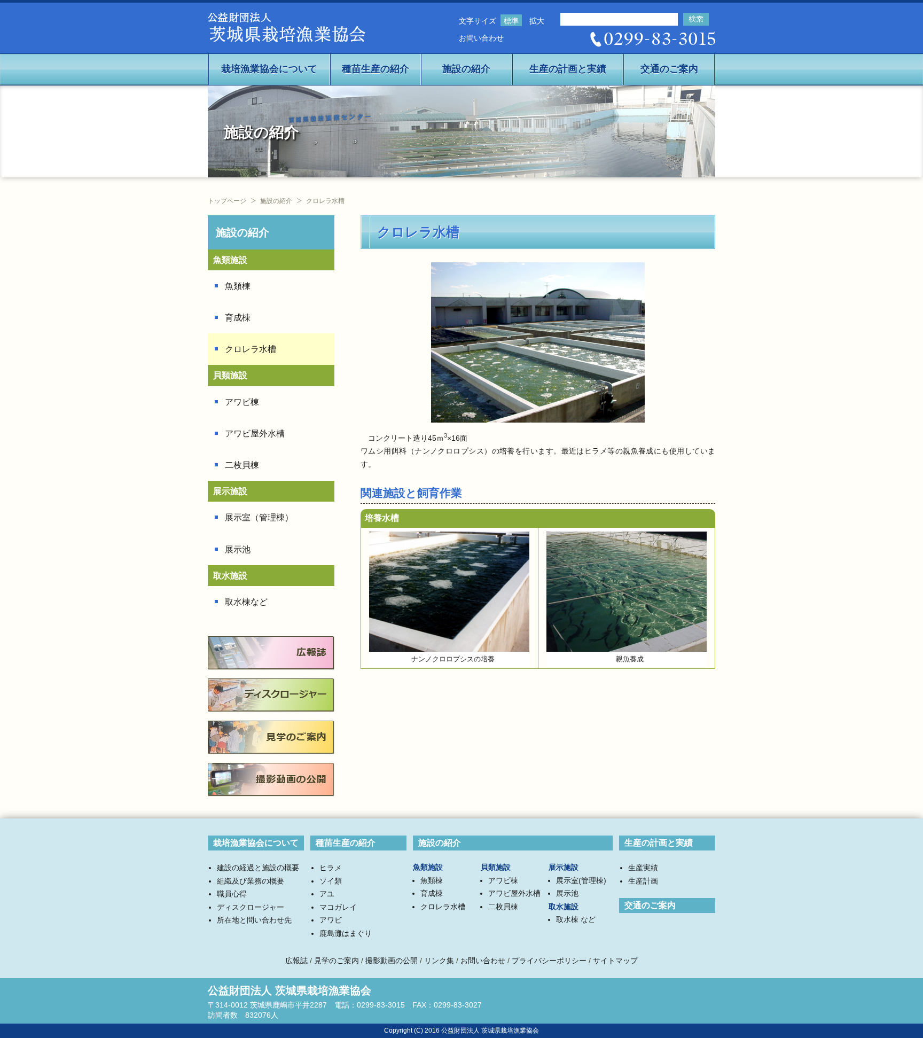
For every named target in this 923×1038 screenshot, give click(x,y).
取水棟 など (576, 919)
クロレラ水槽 (250, 349)
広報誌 (296, 960)
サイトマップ (615, 960)
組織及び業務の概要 (250, 881)
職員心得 (232, 893)
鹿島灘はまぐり (345, 933)
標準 (511, 21)
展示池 (238, 549)
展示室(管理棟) (581, 880)
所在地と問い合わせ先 (254, 920)
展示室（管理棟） (259, 517)
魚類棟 (238, 286)
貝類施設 (230, 375)
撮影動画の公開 (391, 960)
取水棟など (246, 601)
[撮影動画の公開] (271, 790)
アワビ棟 (242, 402)
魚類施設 (230, 259)
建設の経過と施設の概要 (258, 867)
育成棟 (238, 317)
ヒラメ (330, 867)
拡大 (536, 21)
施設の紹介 (466, 69)
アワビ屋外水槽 (255, 433)
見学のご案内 (336, 960)
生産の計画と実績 (567, 69)
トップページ (227, 201)
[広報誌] (271, 663)
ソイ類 (330, 881)
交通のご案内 (669, 69)
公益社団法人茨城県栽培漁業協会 (286, 29)
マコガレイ (338, 907)
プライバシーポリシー (549, 960)
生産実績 (643, 867)
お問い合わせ (481, 38)
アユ (326, 893)
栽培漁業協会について (269, 69)
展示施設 (230, 491)
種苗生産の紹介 (375, 69)
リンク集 (439, 960)
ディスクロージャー (250, 907)
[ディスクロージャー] (271, 705)
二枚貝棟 (242, 465)
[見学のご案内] (271, 748)
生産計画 (643, 881)
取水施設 (230, 575)
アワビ (330, 920)
